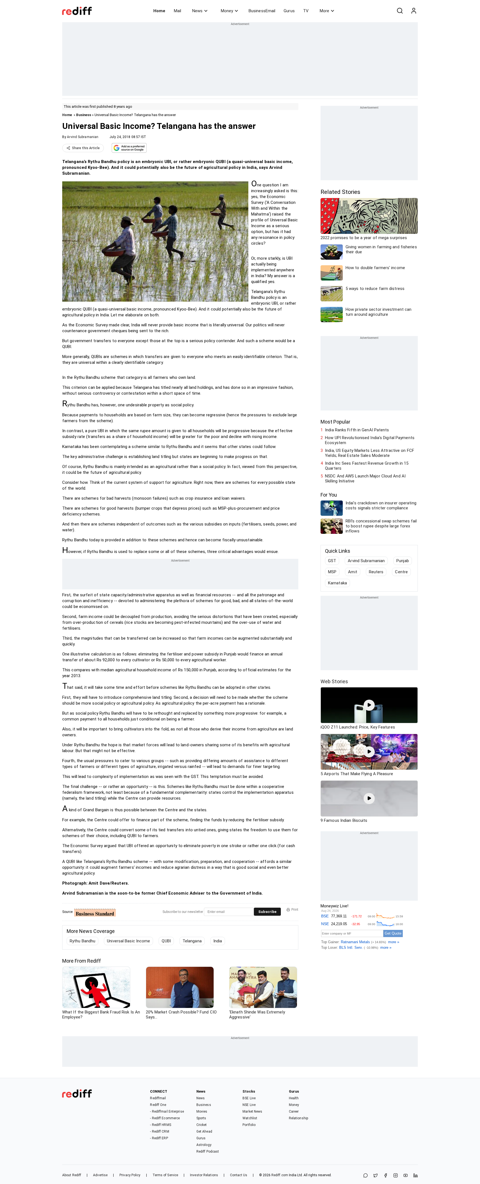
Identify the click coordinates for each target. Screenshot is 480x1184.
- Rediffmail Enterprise (167, 1111)
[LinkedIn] (415, 1175)
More (324, 10)
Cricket (201, 1125)
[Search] (400, 10)
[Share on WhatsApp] (365, 1175)
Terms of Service (165, 1175)
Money (227, 10)
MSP (332, 571)
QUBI (166, 940)
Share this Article (86, 148)
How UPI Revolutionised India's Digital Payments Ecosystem (369, 440)
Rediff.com (279, 1175)
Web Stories (334, 681)
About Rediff (71, 1175)
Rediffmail (158, 1098)
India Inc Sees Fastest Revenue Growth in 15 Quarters (366, 466)
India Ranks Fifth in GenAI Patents (357, 429)
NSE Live (249, 1105)
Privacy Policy (129, 1175)
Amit (352, 571)
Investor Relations (204, 1175)
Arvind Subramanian (82, 137)
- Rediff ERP (159, 1138)
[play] (369, 705)
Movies (202, 1111)
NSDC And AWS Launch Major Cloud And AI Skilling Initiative (365, 479)
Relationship (298, 1118)
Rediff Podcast (207, 1151)
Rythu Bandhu (82, 940)
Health (294, 1098)
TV (306, 10)
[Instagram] (395, 1175)
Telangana (192, 940)
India (217, 940)
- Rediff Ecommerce (165, 1118)
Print (294, 910)
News (197, 10)
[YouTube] (405, 1175)
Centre (401, 571)
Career (294, 1111)
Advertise (100, 1175)
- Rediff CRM (159, 1131)
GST (332, 560)
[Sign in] (413, 10)
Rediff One (158, 1105)
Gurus (289, 10)
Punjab (402, 560)
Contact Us (238, 1175)
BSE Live (249, 1098)
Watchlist (249, 1118)
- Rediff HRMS (160, 1125)
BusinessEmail (262, 10)
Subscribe (267, 912)
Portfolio (249, 1125)
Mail (177, 10)
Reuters (376, 571)
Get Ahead (204, 1131)
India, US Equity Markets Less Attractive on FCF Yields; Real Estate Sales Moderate (369, 453)
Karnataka (337, 582)
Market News (252, 1111)
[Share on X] (375, 1175)
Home (159, 10)
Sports (201, 1118)
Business (83, 115)
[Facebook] (385, 1175)
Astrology (203, 1145)
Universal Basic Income (128, 940)
